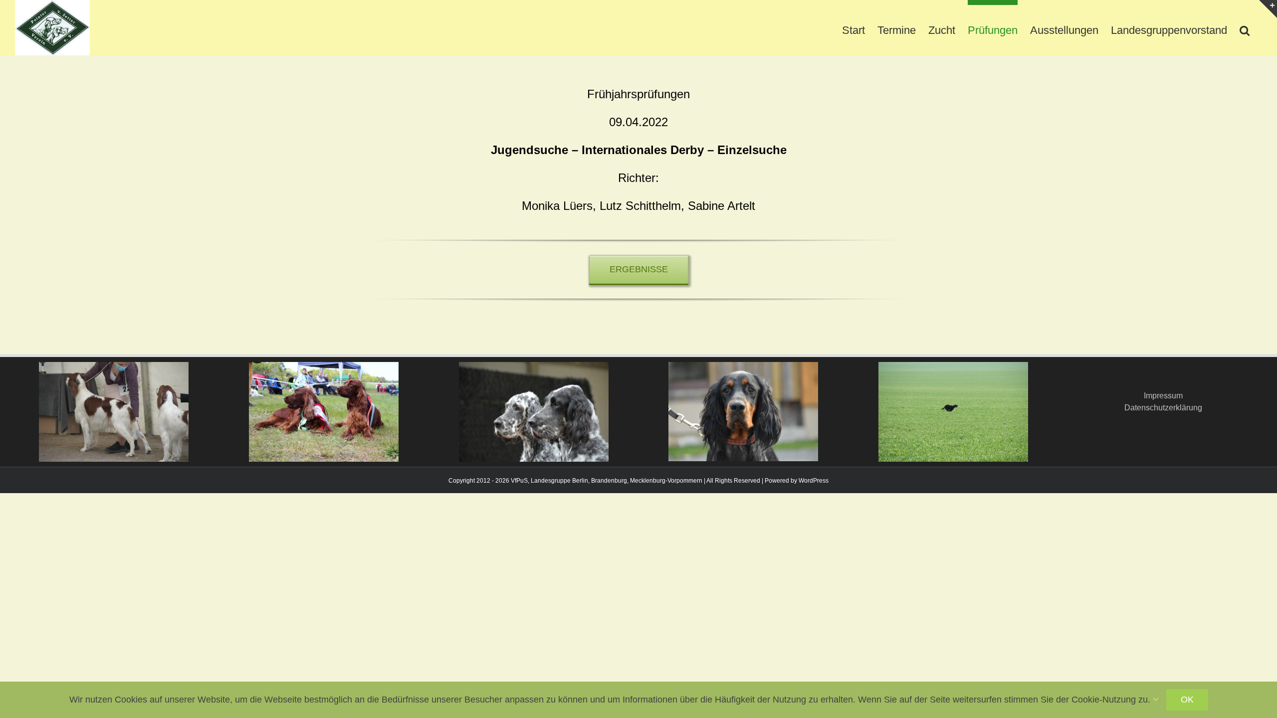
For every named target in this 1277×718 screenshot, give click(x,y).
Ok (1187, 700)
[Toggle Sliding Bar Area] (1268, 9)
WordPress (814, 480)
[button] (1245, 27)
